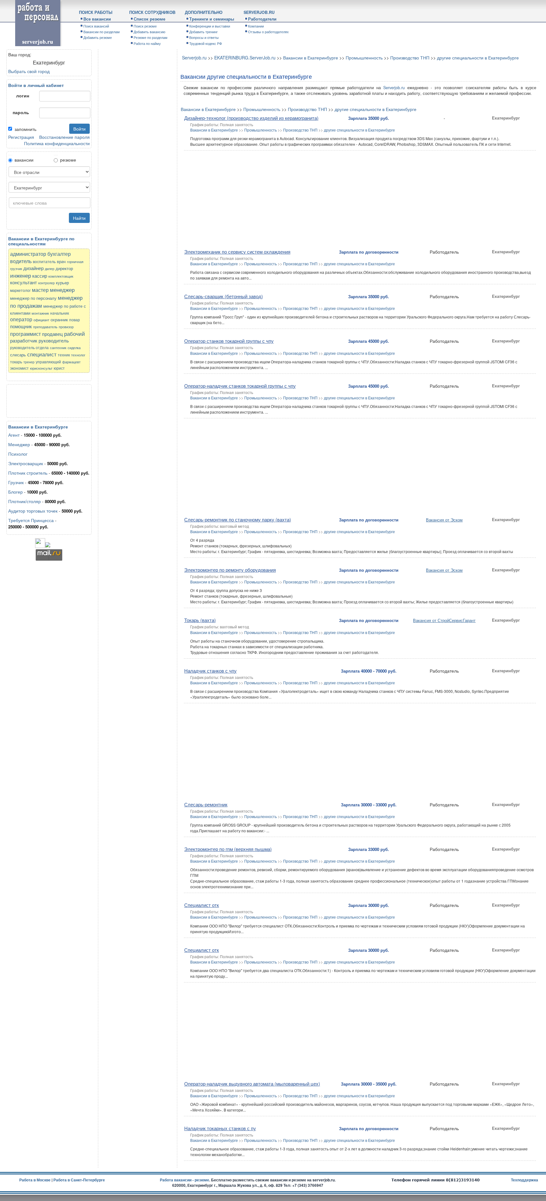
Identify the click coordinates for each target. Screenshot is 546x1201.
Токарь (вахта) (200, 620)
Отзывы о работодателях (268, 31)
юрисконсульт (41, 368)
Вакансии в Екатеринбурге (310, 57)
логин (22, 95)
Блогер (15, 492)
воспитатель (44, 261)
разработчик (23, 340)
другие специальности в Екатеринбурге (478, 57)
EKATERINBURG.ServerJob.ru (245, 57)
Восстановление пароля (64, 137)
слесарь (18, 355)
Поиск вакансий (96, 25)
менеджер (62, 289)
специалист (42, 354)
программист (25, 333)
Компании (256, 25)
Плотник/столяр (24, 501)
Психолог (17, 454)
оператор (21, 319)
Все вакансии (97, 19)
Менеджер (19, 444)
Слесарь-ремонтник (206, 804)
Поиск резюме (145, 25)
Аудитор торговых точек (33, 511)
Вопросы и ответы (204, 37)
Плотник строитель (27, 473)
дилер (49, 268)
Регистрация (21, 137)
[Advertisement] (39, 400)
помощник (21, 326)
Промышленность (364, 57)
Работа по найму (147, 43)
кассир (39, 275)
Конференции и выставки (209, 25)
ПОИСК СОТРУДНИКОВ (152, 12)
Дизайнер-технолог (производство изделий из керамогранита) (251, 117)
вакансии (24, 160)
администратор (28, 253)
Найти (79, 218)
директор (64, 268)
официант (41, 319)
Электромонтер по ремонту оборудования (230, 569)
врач (61, 261)
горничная (75, 261)
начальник (59, 313)
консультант (23, 282)
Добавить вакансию (149, 31)
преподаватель (45, 326)
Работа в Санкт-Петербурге (79, 1180)
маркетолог (20, 290)
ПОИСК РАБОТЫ (95, 12)
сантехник (58, 347)
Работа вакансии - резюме (184, 1180)
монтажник (40, 313)
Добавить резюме (97, 37)
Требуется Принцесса (31, 520)
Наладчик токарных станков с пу (220, 1128)
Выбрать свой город (29, 71)
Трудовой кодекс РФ (205, 43)
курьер (62, 283)
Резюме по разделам (150, 37)
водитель (21, 261)
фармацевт (71, 362)
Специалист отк (201, 905)
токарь (16, 361)
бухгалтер (59, 253)
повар (74, 319)
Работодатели (262, 19)
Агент (14, 435)
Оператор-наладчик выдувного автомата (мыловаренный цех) (252, 1083)
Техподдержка (524, 1180)
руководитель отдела (29, 347)
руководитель (54, 340)
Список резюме (149, 19)
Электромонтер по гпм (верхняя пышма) (228, 849)
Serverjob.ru (194, 57)
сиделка (74, 347)
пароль (21, 112)
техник (64, 354)
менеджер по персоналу (33, 298)
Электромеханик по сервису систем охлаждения (237, 251)
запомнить (25, 129)
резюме (68, 160)
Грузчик (16, 482)
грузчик (16, 268)
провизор (66, 326)
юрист (59, 368)
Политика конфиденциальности (57, 143)
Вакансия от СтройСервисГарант (444, 620)
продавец (52, 333)
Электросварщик (25, 463)
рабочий (74, 333)
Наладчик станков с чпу (210, 670)
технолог (78, 355)
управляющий (48, 361)
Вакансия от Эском (444, 520)
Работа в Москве (35, 1180)
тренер (28, 362)
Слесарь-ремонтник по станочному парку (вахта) (237, 519)
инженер (20, 275)
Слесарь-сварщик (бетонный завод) (223, 296)
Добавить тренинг (203, 31)
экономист (19, 368)
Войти (79, 129)
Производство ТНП (409, 57)
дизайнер (33, 268)
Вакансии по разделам (101, 31)
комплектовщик (60, 276)
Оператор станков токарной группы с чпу (229, 340)
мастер (40, 289)
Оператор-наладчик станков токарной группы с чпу (240, 385)
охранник (59, 320)
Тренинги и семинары (211, 19)
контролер (46, 282)
